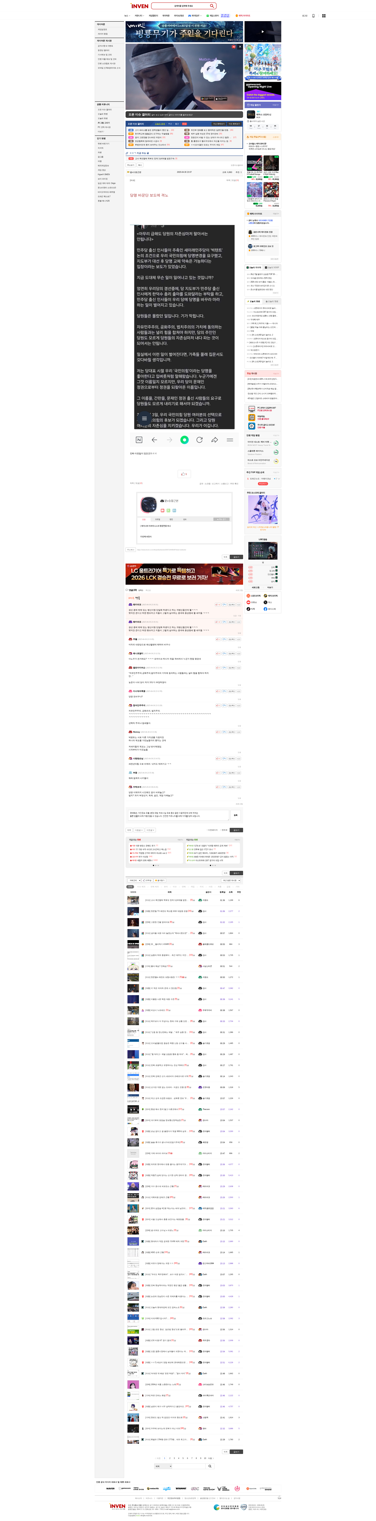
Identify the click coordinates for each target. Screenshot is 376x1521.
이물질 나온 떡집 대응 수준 (159, 999)
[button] (153, 865)
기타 (237, 887)
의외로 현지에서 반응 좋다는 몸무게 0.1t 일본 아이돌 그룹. (173, 1164)
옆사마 (205, 1120)
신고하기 (216, 484)
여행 (99, 161)
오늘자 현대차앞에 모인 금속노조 (162, 1307)
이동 (239, 616)
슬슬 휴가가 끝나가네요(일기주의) (162, 1142)
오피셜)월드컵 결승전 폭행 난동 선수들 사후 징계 (169, 1043)
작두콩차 (206, 1340)
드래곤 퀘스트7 (104, 196)
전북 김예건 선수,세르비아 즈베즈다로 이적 (166, 1076)
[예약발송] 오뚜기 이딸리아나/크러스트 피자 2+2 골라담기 (263, 384)
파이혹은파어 (208, 1395)
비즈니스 (149, 1498)
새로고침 (239, 590)
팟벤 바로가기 (103, 144)
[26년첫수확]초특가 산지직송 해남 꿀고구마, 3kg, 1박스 (263, 389)
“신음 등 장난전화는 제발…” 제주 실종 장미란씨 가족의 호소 (174, 1032)
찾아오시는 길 (224, 1498)
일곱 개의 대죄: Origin (106, 183)
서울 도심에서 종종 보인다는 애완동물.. (165, 1219)
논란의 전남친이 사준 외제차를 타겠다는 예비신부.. (170, 1296)
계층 (219, 887)
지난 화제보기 (219, 124)
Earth (205, 1241)
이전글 (149, 830)
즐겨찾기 (160, 880)
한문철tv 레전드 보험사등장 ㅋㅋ (162, 977)
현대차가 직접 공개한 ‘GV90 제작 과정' (164, 1241)
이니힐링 (168, 510)
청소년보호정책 (190, 1498)
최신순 (148, 590)
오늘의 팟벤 (103, 118)
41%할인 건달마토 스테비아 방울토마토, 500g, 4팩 (263, 398)
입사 (204, 911)
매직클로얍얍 (208, 1208)
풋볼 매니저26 (103, 201)
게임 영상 (102, 170)
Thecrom (206, 1109)
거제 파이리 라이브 (156, 1153)
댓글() (235, 180)
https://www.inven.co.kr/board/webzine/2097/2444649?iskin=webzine (161, 550)
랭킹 (171, 519)
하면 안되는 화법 (155, 1395)
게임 (193, 887)
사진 (211, 887)
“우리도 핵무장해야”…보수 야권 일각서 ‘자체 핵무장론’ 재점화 (174, 1274)
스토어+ (276, 137)
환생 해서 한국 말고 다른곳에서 (161, 1109)
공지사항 (237, 1498)
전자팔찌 (206, 1131)
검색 (210, 1466)
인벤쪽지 (162, 510)
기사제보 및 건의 (105, 55)
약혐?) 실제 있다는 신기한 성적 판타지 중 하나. (168, 1175)
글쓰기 (236, 873)
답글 (235, 616)
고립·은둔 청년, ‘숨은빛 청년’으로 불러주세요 (167, 1329)
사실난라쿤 (207, 966)
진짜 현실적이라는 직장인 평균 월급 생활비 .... (168, 1285)
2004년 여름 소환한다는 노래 (160, 1384)
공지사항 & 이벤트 (105, 46)
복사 (140, 165)
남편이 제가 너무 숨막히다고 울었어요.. (165, 1406)
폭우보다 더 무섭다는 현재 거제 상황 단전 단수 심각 (170, 1021)
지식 (202, 887)
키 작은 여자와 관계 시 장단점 (161, 988)
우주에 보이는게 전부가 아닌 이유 (162, 1428)
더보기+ (180, 840)
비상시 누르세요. (155, 1010)
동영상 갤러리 (103, 50)
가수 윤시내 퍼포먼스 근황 (159, 1186)
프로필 (157, 519)
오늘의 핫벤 (103, 114)
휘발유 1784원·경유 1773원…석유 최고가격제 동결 (170, 1439)
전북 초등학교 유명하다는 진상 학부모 (164, 1065)
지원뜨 (205, 900)
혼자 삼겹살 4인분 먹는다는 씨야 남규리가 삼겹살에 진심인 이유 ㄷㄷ (178, 1208)
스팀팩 (205, 1417)
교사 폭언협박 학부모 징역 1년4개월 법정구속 (167, 900)
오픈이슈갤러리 (237, 165)
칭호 (185, 519)
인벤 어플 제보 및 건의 (107, 59)
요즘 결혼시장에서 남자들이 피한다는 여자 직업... (169, 1351)
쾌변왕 (205, 1142)
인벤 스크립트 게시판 (106, 63)
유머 (166, 887)
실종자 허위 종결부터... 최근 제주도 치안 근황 (168, 955)
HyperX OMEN (104, 174)
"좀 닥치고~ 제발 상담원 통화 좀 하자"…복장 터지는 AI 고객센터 (176, 1054)
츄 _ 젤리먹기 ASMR (157, 944)
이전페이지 (213, 830)
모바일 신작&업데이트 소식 (109, 68)
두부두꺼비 (207, 1010)
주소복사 (130, 550)
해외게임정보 (103, 166)
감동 (228, 887)
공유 (201, 484)
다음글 (138, 830)
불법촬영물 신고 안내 (207, 1498)
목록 (228, 180)
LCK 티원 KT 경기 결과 (158, 1340)
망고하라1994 (208, 1263)
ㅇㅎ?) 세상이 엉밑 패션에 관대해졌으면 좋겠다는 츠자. (172, 1362)
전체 (130, 887)
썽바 (204, 1428)
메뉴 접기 (221, 519)
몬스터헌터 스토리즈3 (107, 188)
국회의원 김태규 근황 (157, 1197)
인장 (144, 520)
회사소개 (138, 1498)
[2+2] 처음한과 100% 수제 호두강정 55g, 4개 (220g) (263, 379)
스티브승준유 (208, 1384)
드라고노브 (207, 1318)
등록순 (140, 590)
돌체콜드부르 (208, 944)
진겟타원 (206, 1087)
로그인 (304, 16)
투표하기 (263, 484)
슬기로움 (206, 1043)
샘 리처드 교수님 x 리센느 (159, 1230)
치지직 (100, 148)
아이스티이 (207, 1153)
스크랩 (207, 484)
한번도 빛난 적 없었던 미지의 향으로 (164, 1417)
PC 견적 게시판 (104, 127)
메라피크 (206, 1186)
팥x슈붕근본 (135, 172)
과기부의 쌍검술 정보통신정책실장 (163, 1120)
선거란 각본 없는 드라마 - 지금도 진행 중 (165, 1087)
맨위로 (225, 830)
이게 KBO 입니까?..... (157, 1318)
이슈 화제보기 (234, 124)
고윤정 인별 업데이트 (157, 922)
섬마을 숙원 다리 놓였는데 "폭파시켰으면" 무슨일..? (170, 933)
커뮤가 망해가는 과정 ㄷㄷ (159, 1263)
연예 (155, 887)
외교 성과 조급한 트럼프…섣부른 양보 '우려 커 (168, 1098)
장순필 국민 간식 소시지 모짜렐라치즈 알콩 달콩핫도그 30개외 (263, 393)
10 (205, 1458)
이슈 (141, 887)
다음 (210, 1458)
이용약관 (160, 1498)
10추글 (148, 880)
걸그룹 (100, 157)
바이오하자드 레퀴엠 (106, 192)
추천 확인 (234, 484)
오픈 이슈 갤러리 (105, 110)
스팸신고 (225, 484)
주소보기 (130, 165)
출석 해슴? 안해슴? (156, 966)
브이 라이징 (103, 179)
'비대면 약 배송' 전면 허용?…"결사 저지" (165, 1373)
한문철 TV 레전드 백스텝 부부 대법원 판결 (166, 911)
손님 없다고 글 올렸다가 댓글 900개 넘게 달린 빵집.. (170, 1131)
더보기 (174, 510)
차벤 (99, 152)
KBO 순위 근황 (154, 1252)
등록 (235, 815)
